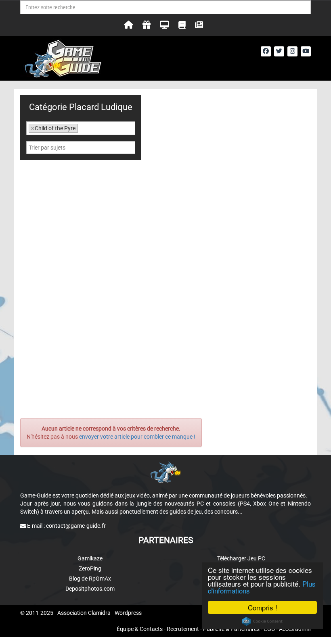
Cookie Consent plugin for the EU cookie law (262, 621)
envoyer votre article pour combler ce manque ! (137, 436)
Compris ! (262, 607)
